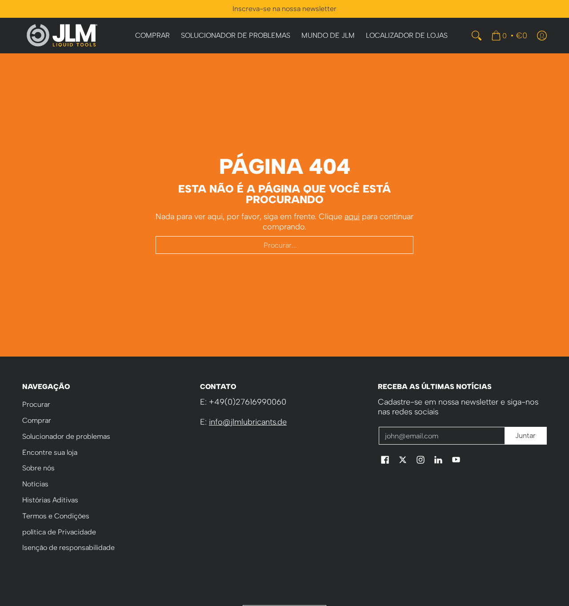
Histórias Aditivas (50, 500)
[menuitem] (152, 36)
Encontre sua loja (49, 452)
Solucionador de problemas (66, 436)
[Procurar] (476, 35)
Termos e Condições (55, 516)
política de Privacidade (59, 532)
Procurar (36, 404)
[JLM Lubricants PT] (62, 35)
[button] (385, 460)
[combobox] (284, 245)
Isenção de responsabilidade (68, 547)
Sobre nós (38, 468)
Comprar (36, 420)
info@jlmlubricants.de (248, 422)
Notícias (35, 484)
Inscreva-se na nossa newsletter (284, 8)
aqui (352, 216)
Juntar (525, 435)
